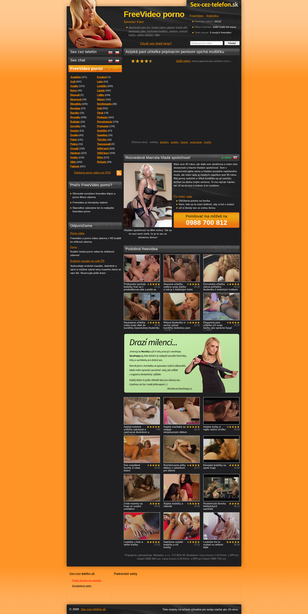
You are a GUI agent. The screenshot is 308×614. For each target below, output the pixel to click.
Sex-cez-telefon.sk (214, 4)
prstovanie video (137, 31)
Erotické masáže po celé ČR (87, 260)
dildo (157, 35)
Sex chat (77, 60)
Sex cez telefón (83, 52)
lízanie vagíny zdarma (163, 27)
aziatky (174, 142)
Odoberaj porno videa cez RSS (92, 172)
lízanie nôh (181, 27)
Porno (73, 247)
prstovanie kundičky (157, 31)
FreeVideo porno (86, 68)
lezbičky (164, 142)
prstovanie (196, 142)
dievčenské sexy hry (139, 27)
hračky (207, 142)
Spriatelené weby (81, 585)
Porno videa (77, 233)
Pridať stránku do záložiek (86, 580)
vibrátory (173, 31)
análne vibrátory (145, 35)
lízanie (184, 142)
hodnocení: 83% (143, 62)
